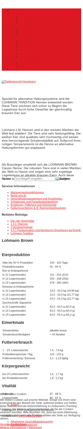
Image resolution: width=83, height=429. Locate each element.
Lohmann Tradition (30, 28)
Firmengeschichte (30, 19)
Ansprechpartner (29, 66)
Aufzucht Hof (27, 47)
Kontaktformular (29, 62)
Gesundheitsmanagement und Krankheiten (36, 198)
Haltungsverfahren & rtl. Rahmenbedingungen (38, 208)
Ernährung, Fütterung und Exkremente (34, 204)
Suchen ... (8, 178)
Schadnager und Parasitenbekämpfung (34, 201)
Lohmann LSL (28, 31)
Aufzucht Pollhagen (31, 56)
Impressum (17, 69)
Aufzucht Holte (28, 50)
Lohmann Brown (29, 34)
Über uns (25, 16)
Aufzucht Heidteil (29, 44)
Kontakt (15, 59)
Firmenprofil (18, 13)
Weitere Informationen (13, 427)
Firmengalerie (27, 22)
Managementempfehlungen (27, 192)
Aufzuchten (17, 38)
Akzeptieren (7, 424)
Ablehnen (21, 424)
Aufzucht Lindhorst (30, 53)
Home (14, 10)
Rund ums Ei (18, 195)
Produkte (16, 25)
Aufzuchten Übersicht (32, 41)
